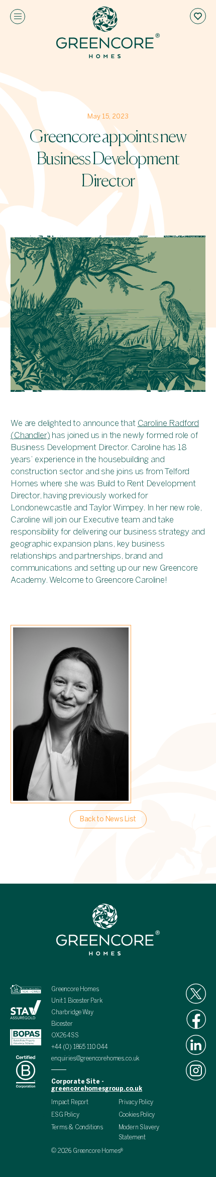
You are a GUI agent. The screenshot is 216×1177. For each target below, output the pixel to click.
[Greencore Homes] (108, 34)
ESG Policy (65, 1114)
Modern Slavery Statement (139, 1132)
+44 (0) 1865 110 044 (80, 1046)
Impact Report (69, 1102)
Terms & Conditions (77, 1127)
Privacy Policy (136, 1102)
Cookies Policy (137, 1114)
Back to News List (108, 819)
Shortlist (198, 16)
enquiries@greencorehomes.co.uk (95, 1058)
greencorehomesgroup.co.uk (96, 1088)
